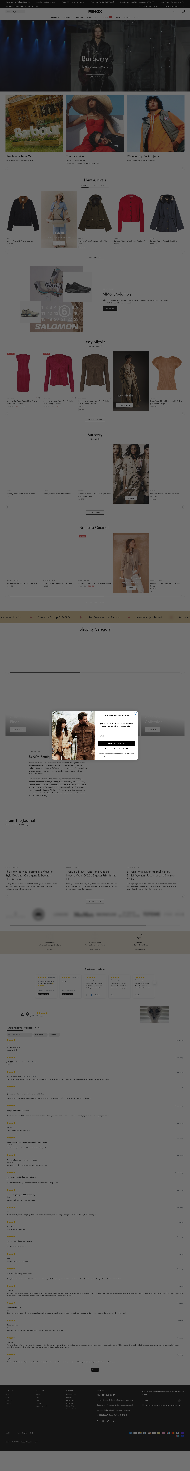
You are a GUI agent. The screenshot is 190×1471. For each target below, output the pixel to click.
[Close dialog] (135, 713)
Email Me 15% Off (116, 743)
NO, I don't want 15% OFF (116, 749)
